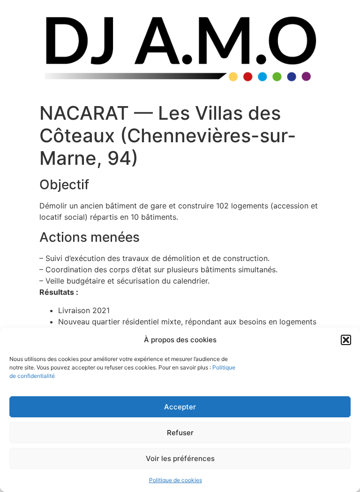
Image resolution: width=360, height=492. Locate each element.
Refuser (180, 432)
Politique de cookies (175, 480)
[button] (346, 340)
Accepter (180, 406)
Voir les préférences (180, 458)
